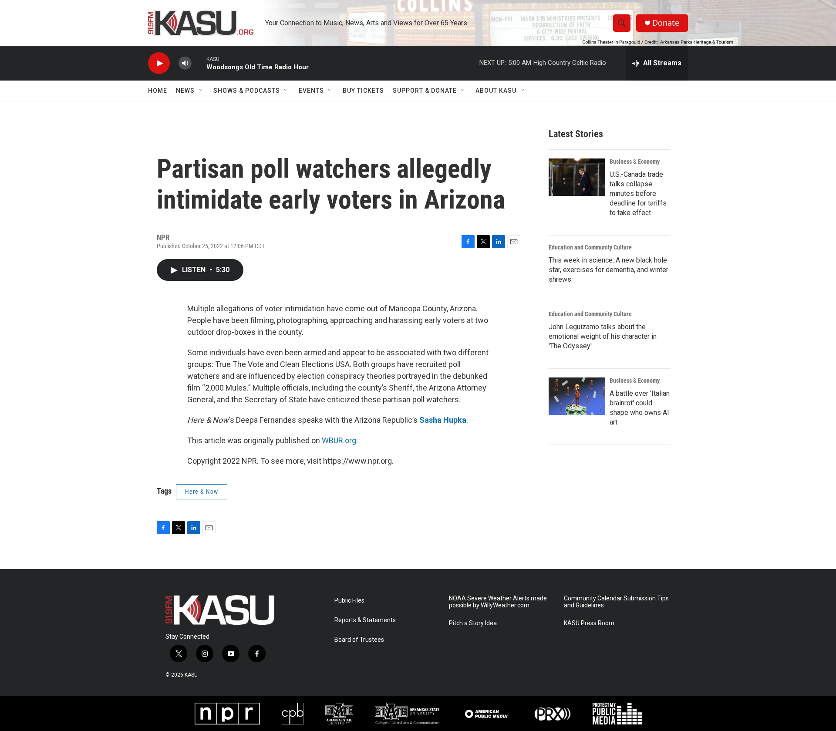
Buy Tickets (363, 90)
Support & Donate (425, 90)
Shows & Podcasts (246, 90)
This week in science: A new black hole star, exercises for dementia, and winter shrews (608, 269)
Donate (665, 22)
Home (157, 90)
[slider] (199, 62)
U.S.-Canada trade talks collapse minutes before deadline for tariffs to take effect (638, 193)
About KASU (495, 90)
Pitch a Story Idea (473, 623)
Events (311, 90)
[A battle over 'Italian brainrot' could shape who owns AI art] (577, 396)
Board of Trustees (359, 640)
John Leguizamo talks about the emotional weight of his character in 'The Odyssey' (603, 336)
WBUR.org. (340, 440)
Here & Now (201, 491)
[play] (159, 63)
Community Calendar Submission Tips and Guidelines (616, 602)
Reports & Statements (365, 620)
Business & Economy (635, 161)
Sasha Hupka (442, 419)
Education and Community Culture (590, 247)
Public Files (349, 600)
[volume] (185, 63)
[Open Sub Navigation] (201, 90)
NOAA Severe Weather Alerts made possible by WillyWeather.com (498, 602)
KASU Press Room (589, 623)
